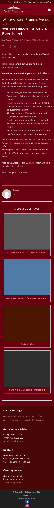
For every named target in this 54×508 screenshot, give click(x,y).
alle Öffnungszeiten (12, 482)
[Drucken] (16, 46)
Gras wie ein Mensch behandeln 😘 (27, 390)
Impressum (27, 495)
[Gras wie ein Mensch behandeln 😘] (27, 369)
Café (29, 2)
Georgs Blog (44, 40)
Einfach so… (27, 344)
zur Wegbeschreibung (13, 441)
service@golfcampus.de (14, 455)
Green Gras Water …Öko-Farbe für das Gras (28, 298)
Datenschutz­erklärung (27, 498)
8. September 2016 (28, 40)
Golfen (10, 2)
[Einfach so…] (27, 323)
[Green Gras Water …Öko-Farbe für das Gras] (27, 277)
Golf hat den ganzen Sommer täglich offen (28, 253)
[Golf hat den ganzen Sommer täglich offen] (27, 231)
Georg (8, 40)
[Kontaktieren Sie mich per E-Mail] (15, 194)
